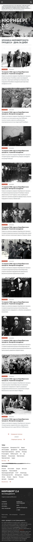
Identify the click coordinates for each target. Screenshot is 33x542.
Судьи (13, 458)
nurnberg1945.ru (16, 527)
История (4, 504)
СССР (16, 473)
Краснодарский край (7, 473)
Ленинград (23, 473)
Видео (23, 447)
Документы (14, 449)
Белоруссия (18, 475)
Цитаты (18, 451)
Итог (17, 505)
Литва (3, 477)
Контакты (4, 517)
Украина (26, 475)
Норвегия (4, 470)
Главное (4, 501)
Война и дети (14, 454)
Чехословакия (13, 470)
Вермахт (4, 456)
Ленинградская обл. (7, 475)
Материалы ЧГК (14, 447)
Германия (11, 479)
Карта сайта (5, 514)
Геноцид (24, 451)
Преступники (20, 456)
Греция (18, 468)
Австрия (4, 479)
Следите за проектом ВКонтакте (9, 497)
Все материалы (14, 514)
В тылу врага (5, 454)
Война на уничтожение (20, 502)
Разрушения (5, 447)
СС (20, 454)
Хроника (4, 506)
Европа (15, 477)
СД (24, 454)
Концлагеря (11, 456)
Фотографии (5, 449)
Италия (4, 468)
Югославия (11, 468)
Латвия (9, 477)
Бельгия (24, 468)
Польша (21, 477)
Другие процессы (21, 507)
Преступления (6, 458)
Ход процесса (23, 449)
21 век (18, 510)
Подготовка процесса (8, 451)
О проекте (22, 514)
